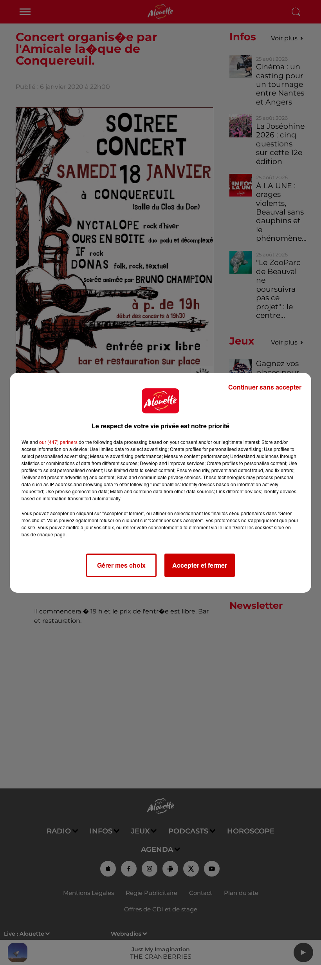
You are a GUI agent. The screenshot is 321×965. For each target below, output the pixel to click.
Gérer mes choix (121, 565)
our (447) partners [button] (58, 441)
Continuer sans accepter (264, 386)
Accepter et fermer (199, 565)
